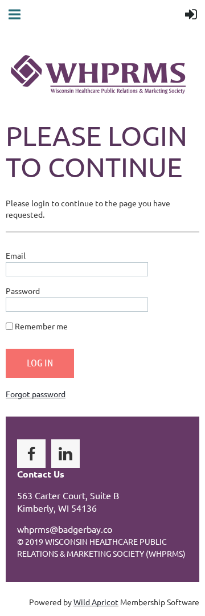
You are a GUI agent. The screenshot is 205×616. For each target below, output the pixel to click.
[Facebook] (31, 453)
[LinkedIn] (65, 453)
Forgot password (35, 394)
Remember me (41, 326)
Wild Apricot (95, 602)
